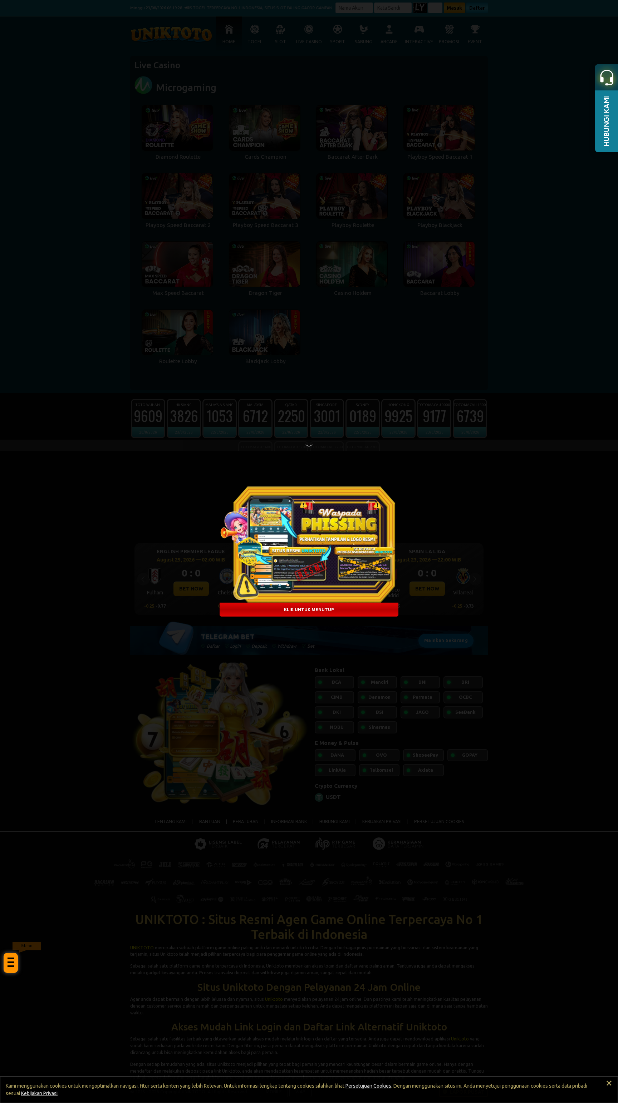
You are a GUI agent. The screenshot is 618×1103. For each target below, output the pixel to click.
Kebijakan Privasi (39, 1093)
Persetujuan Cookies (368, 1086)
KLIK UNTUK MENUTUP (309, 609)
